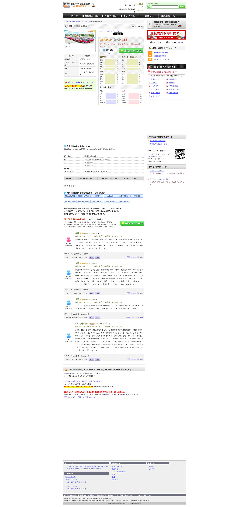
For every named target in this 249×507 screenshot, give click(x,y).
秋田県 (79, 21)
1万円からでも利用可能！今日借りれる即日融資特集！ (83, 381)
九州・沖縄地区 (96, 468)
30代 (76, 482)
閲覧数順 (115, 479)
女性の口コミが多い (71, 486)
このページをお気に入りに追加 (109, 31)
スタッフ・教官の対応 (119, 471)
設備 (113, 474)
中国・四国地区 (85, 468)
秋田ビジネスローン (157, 171)
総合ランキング (70, 476)
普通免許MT (155, 79)
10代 (68, 482)
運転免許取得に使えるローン (160, 144)
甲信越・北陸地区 (97, 466)
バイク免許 (155, 89)
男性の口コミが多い (71, 479)
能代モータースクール (161, 59)
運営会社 (151, 466)
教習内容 (115, 469)
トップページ (73, 16)
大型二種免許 (155, 96)
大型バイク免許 (174, 89)
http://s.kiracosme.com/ (155, 156)
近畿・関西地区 (74, 468)
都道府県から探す (91, 16)
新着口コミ (149, 16)
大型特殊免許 (173, 86)
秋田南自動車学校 (160, 56)
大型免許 (172, 83)
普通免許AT (173, 79)
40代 (80, 482)
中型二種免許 (173, 93)
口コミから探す (130, 16)
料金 (113, 477)
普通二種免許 (155, 93)
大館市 (85, 21)
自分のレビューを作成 (131, 50)
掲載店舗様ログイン (167, 16)
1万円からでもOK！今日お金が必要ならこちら (80, 397)
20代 (72, 482)
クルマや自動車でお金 (157, 141)
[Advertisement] (104, 125)
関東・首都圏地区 (85, 466)
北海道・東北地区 (70, 21)
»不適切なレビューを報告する (134, 257)
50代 (84, 482)
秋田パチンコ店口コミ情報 (159, 179)
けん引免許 (155, 86)
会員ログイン (152, 469)
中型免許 (154, 83)
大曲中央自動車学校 (161, 52)
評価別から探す (111, 16)
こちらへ (180, 42)
